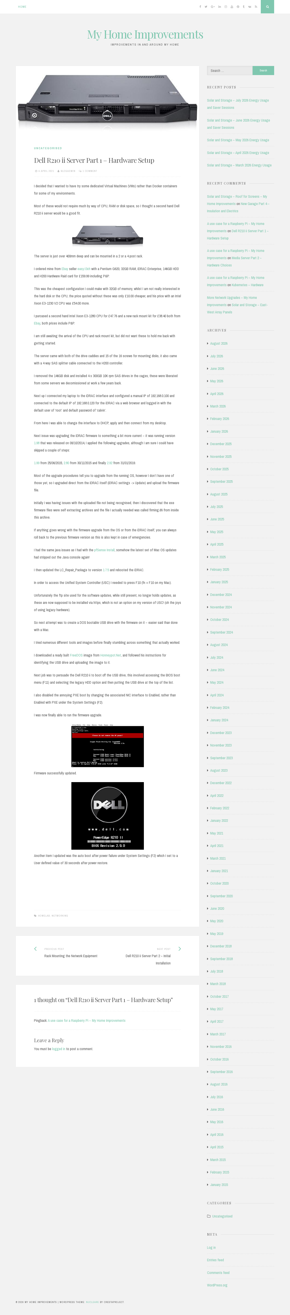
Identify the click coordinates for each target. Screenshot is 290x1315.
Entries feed (215, 1259)
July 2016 (216, 1096)
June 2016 (217, 1109)
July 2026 (216, 356)
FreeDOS (76, 655)
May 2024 (216, 682)
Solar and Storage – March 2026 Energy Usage (239, 165)
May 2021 (216, 833)
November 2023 (221, 745)
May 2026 (216, 380)
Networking (60, 915)
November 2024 (221, 607)
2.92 (109, 462)
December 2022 (221, 782)
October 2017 (219, 996)
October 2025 (219, 468)
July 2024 (216, 657)
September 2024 (221, 632)
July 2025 (216, 506)
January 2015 (219, 1184)
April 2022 (216, 795)
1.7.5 (106, 569)
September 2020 (221, 895)
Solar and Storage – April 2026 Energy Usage (238, 152)
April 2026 (216, 393)
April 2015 (216, 1146)
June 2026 (217, 368)
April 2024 (216, 695)
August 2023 (218, 770)
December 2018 (221, 946)
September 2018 (221, 958)
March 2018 (218, 983)
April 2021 (216, 845)
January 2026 (219, 431)
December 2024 (221, 594)
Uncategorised (48, 148)
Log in (211, 1247)
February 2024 (219, 707)
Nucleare (92, 1302)
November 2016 (221, 1046)
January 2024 (219, 719)
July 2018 (216, 971)
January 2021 (219, 870)
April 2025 (216, 544)
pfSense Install (104, 549)
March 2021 (218, 858)
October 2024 (219, 619)
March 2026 (218, 406)
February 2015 (219, 1172)
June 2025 (217, 519)
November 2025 (221, 456)
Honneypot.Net (110, 655)
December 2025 (221, 443)
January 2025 (219, 581)
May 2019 (216, 933)
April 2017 (216, 1021)
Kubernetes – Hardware (247, 284)
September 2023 (221, 757)
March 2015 (218, 1159)
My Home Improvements (145, 33)
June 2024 (217, 669)
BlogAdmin (68, 171)
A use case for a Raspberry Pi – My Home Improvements (87, 1020)
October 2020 (219, 883)
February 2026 (219, 418)
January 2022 (219, 820)
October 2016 (219, 1059)
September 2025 (221, 481)
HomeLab (44, 915)
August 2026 (218, 343)
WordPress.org (217, 1285)
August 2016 (218, 1084)
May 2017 (216, 1008)
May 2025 (216, 531)
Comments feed (218, 1272)
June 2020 (217, 908)
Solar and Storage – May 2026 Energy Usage (238, 139)
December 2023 (221, 732)
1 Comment (90, 171)
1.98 (36, 442)
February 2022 (219, 807)
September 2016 (221, 1071)
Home (22, 7)
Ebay (65, 268)
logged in (58, 1048)
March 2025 (218, 556)
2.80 (66, 462)
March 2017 (218, 1034)
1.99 (36, 462)
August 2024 (218, 644)
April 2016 (216, 1134)
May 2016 (216, 1121)
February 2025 (219, 569)
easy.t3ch (83, 268)
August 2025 (218, 494)
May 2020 (216, 920)
